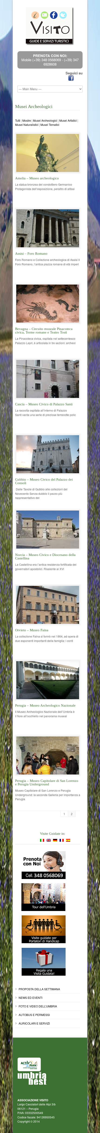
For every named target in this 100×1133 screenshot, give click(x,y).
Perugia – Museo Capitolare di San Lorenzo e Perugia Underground (46, 782)
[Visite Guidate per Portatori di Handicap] (47, 929)
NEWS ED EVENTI (30, 998)
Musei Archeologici (45, 120)
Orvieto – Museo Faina (31, 630)
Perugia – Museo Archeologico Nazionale (45, 705)
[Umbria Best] (50, 1078)
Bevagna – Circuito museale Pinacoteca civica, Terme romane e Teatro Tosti (44, 330)
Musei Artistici (68, 120)
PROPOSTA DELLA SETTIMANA (39, 989)
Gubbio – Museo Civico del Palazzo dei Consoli (44, 481)
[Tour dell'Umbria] (47, 897)
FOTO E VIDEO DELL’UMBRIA (38, 1006)
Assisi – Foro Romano (31, 253)
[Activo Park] (50, 1064)
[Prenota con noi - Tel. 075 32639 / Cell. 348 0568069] (47, 865)
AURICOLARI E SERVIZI (34, 1023)
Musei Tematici (49, 125)
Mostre (26, 120)
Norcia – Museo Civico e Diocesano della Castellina (45, 556)
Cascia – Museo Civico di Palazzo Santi (44, 404)
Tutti (17, 120)
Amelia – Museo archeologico (37, 178)
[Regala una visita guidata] (47, 962)
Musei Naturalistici (26, 125)
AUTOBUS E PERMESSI (34, 1015)
